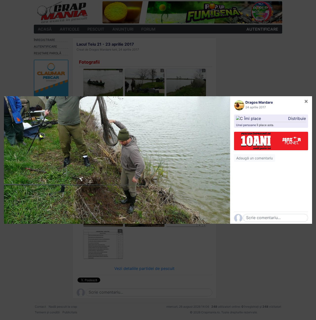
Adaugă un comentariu (254, 158)
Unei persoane (246, 125)
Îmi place (252, 118)
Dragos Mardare (259, 102)
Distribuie (297, 118)
